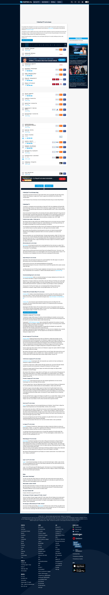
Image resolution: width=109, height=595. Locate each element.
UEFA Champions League (34, 322)
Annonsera (23, 580)
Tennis (22, 547)
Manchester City (59, 529)
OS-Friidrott (41, 581)
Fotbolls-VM (25, 294)
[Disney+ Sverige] (61, 137)
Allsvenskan (51, 28)
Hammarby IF (58, 565)
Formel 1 (40, 567)
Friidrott (23, 545)
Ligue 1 (24, 462)
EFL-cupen (40, 527)
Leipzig (57, 543)
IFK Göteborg (58, 563)
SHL (39, 557)
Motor (22, 553)
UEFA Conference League (44, 571)
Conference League (27, 361)
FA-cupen (40, 531)
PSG (56, 537)
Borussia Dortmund (60, 541)
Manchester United (59, 535)
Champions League (29, 29)
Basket (22, 533)
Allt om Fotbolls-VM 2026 (27, 40)
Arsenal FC (58, 527)
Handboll (23, 535)
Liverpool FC (58, 531)
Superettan (40, 553)
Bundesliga (25, 441)
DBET (26, 50)
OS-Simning (41, 583)
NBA (39, 563)
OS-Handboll (41, 569)
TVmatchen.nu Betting (78, 556)
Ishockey (23, 529)
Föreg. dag (39, 186)
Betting (53, 2)
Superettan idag (59, 270)
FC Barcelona (58, 555)
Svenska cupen (41, 551)
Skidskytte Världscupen (43, 577)
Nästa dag (48, 186)
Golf (22, 549)
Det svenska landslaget (28, 277)
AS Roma (57, 545)
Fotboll (22, 527)
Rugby (22, 537)
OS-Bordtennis (41, 585)
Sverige (57, 567)
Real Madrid (58, 553)
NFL (39, 565)
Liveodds (28, 50)
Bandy (22, 543)
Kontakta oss (24, 578)
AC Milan (57, 549)
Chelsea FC (58, 533)
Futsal (22, 541)
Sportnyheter (45, 2)
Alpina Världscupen (42, 573)
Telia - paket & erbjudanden (27, 584)
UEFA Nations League (43, 539)
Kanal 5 (23, 566)
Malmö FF (57, 559)
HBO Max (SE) (24, 568)
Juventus (57, 551)
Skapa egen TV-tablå (26, 582)
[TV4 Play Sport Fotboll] (57, 79)
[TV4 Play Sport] (53, 79)
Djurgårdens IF (58, 561)
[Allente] (61, 50)
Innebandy (23, 539)
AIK (56, 557)
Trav (22, 557)
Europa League (26, 338)
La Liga (24, 426)
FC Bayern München (60, 539)
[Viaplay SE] (57, 50)
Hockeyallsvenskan (42, 561)
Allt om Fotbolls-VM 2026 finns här (30, 312)
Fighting (23, 551)
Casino (59, 2)
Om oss (23, 576)
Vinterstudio (24, 555)
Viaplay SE (23, 562)
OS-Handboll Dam (42, 579)
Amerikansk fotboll (25, 531)
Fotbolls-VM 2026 (42, 555)
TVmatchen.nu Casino (78, 558)
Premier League (26, 380)
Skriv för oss (24, 586)
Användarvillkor (76, 553)
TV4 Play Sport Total (26, 564)
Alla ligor (40, 587)
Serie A (24, 405)
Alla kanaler (24, 570)
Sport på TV (36, 2)
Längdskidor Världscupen (44, 575)
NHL (39, 559)
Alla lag (57, 569)
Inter (56, 547)
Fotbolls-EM (25, 301)
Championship (41, 529)
